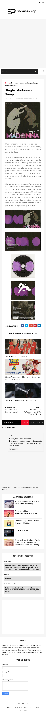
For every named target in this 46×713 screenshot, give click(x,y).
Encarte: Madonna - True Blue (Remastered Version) (27, 502)
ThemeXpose (18, 707)
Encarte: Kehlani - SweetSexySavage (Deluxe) (26, 512)
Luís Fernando (10, 584)
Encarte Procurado (22, 530)
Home (7, 83)
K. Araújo (7, 561)
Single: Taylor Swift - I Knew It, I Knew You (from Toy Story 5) (22, 378)
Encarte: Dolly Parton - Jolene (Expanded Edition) (27, 522)
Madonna (22, 83)
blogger (25, 422)
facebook (39, 422)
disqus (32, 422)
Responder (13, 449)
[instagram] (43, 2)
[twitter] (40, 2)
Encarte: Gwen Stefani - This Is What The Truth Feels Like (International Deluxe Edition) (27, 542)
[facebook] (27, 704)
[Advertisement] (23, 43)
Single (29, 83)
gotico (6, 574)
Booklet (14, 83)
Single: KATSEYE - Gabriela (16, 356)
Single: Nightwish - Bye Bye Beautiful (20, 400)
